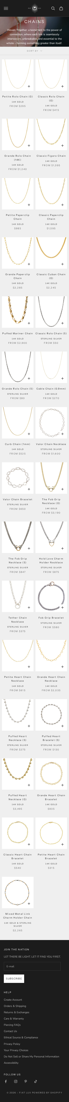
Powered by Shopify (47, 1092)
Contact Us (10, 1031)
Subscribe (14, 978)
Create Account (13, 1000)
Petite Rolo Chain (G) (17, 96)
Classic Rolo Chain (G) (51, 98)
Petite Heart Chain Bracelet (51, 856)
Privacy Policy (12, 1044)
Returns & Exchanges (16, 1012)
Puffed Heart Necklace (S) (17, 738)
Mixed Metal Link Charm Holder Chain (17, 915)
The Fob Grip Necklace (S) (17, 560)
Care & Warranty (14, 1018)
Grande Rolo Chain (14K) (17, 157)
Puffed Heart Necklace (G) (17, 797)
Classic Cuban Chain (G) (51, 276)
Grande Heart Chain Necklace (51, 679)
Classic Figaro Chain (51, 155)
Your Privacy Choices (16, 1050)
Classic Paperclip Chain (51, 217)
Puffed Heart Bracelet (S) (51, 738)
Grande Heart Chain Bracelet (51, 797)
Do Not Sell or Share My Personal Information (31, 1056)
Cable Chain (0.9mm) (51, 388)
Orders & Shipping (15, 1006)
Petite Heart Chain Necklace (17, 679)
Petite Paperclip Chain (18, 217)
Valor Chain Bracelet (18, 499)
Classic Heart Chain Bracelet (17, 856)
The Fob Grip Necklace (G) (51, 501)
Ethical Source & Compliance (21, 1037)
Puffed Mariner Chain (17, 333)
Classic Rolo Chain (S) (51, 333)
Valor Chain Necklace (51, 444)
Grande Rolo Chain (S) (17, 388)
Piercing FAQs (12, 1025)
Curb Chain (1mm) (18, 444)
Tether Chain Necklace (17, 619)
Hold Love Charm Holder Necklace (51, 560)
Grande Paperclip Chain (17, 276)
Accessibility (11, 1063)
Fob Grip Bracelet (51, 617)
